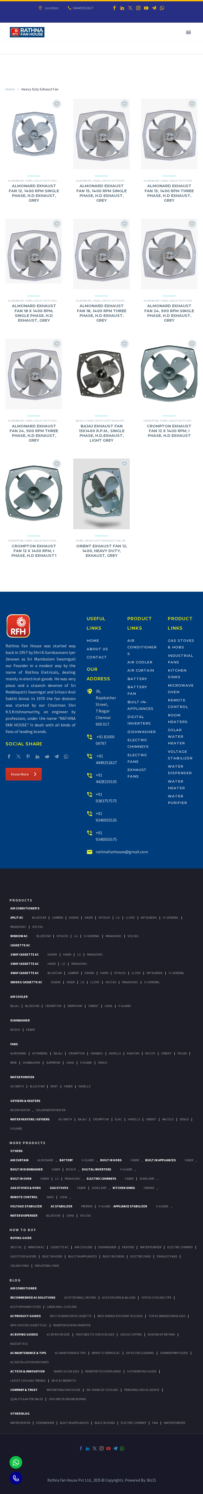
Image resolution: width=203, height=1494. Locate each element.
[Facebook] (114, 8)
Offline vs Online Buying (67, 1399)
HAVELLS (84, 1086)
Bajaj (80, 420)
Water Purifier (22, 1077)
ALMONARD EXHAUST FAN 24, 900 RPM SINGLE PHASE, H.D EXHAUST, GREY (169, 313)
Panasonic (18, 927)
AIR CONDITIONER (23, 1288)
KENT (54, 1086)
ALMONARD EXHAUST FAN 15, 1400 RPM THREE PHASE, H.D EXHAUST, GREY (169, 193)
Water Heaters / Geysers (29, 1119)
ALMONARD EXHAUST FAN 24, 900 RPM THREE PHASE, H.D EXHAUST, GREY (34, 433)
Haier (89, 917)
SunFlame (147, 1178)
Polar (182, 1053)
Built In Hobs (111, 1160)
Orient (93, 1006)
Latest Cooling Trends (27, 1380)
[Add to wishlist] (57, 104)
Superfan (53, 1062)
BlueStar (39, 917)
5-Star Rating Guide (141, 1371)
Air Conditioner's (24, 908)
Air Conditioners (142, 647)
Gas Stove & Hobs (23, 1256)
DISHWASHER (45, 1423)
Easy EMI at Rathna (161, 1334)
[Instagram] (138, 8)
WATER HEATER (20, 1423)
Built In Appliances (160, 1160)
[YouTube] (146, 8)
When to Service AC (106, 1353)
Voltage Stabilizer (26, 1206)
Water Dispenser (23, 1215)
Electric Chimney (180, 1247)
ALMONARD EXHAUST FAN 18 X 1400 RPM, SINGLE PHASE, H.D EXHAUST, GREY (34, 313)
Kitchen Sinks (124, 1188)
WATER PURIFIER (174, 1423)
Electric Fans (140, 1256)
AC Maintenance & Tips (28, 1353)
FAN (155, 1423)
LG (57, 1178)
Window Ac (18, 936)
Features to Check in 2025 (95, 1334)
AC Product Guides (25, 1316)
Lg (118, 917)
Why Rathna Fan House (63, 1390)
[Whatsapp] (16, 1462)
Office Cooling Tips (156, 1297)
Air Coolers (83, 1247)
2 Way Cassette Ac (24, 964)
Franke (149, 1188)
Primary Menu (188, 32)
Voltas (37, 927)
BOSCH (71, 1169)
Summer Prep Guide (174, 1353)
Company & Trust (24, 1390)
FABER (68, 1086)
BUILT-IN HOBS (105, 1423)
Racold (168, 1119)
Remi (13, 1062)
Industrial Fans (47, 1266)
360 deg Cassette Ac (26, 982)
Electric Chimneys (101, 1178)
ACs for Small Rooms (80, 1297)
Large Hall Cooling (62, 1307)
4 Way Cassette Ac (24, 973)
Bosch (15, 1030)
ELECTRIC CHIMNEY (133, 1423)
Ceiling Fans (19, 1266)
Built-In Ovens (113, 1256)
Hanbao (97, 1053)
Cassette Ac (20, 945)
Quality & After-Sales (26, 1399)
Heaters (128, 1247)
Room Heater (20, 1110)
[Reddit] (47, 756)
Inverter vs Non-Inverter (71, 1325)
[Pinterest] (28, 756)
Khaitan (133, 1053)
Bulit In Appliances (82, 1256)
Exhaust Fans (167, 1256)
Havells (115, 1053)
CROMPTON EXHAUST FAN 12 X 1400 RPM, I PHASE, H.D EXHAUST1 (33, 551)
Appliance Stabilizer (130, 1206)
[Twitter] (130, 8)
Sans (50, 1197)
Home (10, 89)
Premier (86, 1206)
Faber (30, 1030)
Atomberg (40, 1053)
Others (16, 1151)
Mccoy (150, 1053)
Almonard (16, 180)
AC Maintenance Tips (70, 1353)
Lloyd (130, 917)
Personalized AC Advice (141, 1390)
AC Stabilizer (61, 1206)
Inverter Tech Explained (103, 1371)
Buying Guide (21, 1238)
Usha (108, 1006)
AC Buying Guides (24, 1334)
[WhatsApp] (162, 8)
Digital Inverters (96, 1169)
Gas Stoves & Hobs (25, 1188)
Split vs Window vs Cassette (70, 1316)
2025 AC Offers (131, 1334)
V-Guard (124, 1006)
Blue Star (37, 1086)
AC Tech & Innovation (27, 1371)
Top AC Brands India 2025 (167, 1316)
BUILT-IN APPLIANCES (74, 1423)
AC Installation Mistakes (29, 1362)
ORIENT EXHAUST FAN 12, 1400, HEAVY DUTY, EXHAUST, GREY (101, 551)
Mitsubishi (149, 917)
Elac (118, 1119)
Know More (20, 774)
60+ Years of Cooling (102, 1390)
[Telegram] (154, 8)
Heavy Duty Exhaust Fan (52, 180)
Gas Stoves (59, 1188)
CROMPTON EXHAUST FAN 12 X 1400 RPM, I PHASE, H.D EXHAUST (169, 431)
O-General (171, 917)
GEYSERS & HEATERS (25, 1101)
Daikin (74, 917)
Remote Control (24, 1197)
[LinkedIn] (122, 8)
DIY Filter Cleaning (140, 1353)
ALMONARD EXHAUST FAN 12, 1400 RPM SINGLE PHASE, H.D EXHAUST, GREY (34, 193)
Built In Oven (20, 1178)
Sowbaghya (31, 1062)
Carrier (57, 917)
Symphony (74, 1006)
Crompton (151, 420)
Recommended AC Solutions (32, 1297)
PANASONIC (73, 1178)
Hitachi (104, 917)
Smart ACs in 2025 (66, 1371)
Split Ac (16, 917)
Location (51, 8)
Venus (102, 1062)
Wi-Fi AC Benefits (64, 1380)
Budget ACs (19, 1344)
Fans (29, 180)
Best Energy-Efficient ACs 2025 (120, 1316)
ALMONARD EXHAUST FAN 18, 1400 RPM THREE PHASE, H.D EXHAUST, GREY (101, 313)
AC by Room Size (58, 1334)
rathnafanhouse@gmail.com (122, 851)
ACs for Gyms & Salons (118, 1297)
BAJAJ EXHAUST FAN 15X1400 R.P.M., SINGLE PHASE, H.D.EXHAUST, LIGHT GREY (101, 433)
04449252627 (83, 8)
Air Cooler (140, 662)
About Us (97, 649)
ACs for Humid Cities (25, 1307)
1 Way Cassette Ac (24, 954)
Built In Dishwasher (26, 1169)
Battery (137, 679)
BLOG (15, 1280)
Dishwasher (141, 732)
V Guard (86, 1062)
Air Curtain (140, 670)
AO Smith (17, 1086)
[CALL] (16, 1478)
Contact (97, 657)
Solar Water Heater (176, 736)
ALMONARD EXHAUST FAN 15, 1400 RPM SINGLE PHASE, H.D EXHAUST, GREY (101, 193)
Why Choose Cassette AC (28, 1325)
